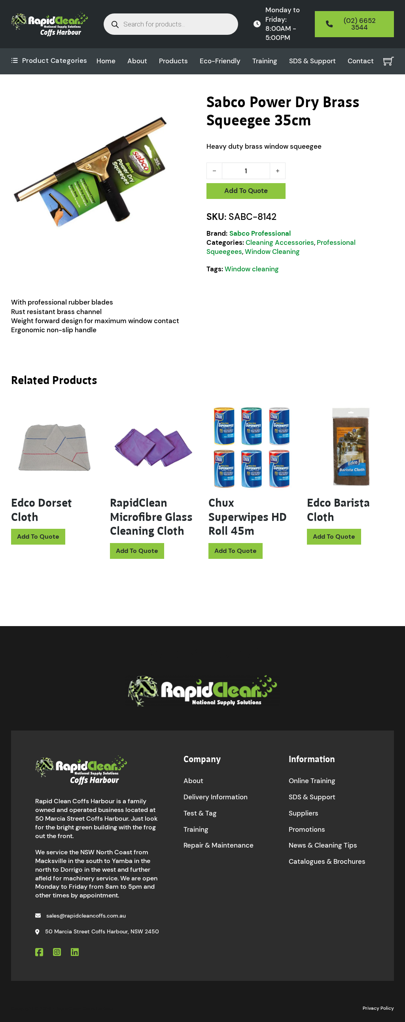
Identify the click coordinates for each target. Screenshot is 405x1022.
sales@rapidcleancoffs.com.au (86, 915)
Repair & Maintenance (219, 845)
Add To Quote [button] (38, 536)
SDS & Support (312, 61)
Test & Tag (200, 813)
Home (106, 61)
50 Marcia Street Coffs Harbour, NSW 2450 (102, 931)
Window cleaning (252, 269)
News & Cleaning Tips (323, 845)
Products (173, 61)
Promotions (307, 829)
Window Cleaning (272, 251)
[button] (188, 105)
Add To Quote (246, 190)
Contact (361, 61)
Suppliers (303, 813)
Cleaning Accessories (280, 242)
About (137, 61)
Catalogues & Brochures (327, 861)
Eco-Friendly (220, 61)
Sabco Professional (260, 233)
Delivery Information (216, 797)
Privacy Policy (378, 1008)
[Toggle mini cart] (388, 61)
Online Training (312, 780)
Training (264, 61)
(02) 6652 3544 (360, 24)
